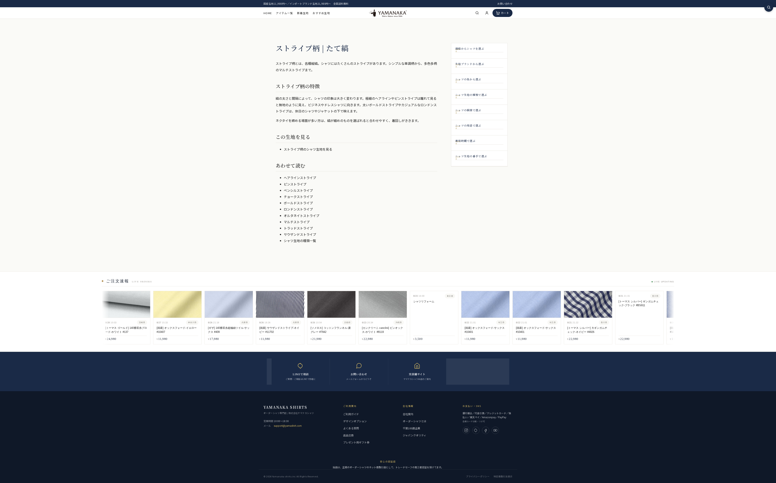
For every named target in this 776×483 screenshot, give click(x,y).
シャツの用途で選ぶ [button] (468, 125)
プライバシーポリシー (478, 476)
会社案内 (408, 414)
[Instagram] (466, 430)
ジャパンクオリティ (414, 435)
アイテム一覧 (284, 13)
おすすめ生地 (321, 13)
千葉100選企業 (411, 428)
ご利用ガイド (351, 414)
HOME (268, 13)
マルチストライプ (297, 221)
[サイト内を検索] (768, 7)
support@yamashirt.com (288, 425)
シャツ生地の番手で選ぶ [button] (471, 156)
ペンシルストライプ (298, 190)
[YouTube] (495, 430)
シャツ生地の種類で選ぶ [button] (471, 95)
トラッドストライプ (298, 228)
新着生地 (303, 13)
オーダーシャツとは (414, 421)
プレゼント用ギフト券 (356, 442)
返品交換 (348, 435)
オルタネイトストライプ (301, 215)
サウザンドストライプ (300, 234)
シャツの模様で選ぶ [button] (468, 110)
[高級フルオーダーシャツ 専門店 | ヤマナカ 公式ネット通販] (388, 13)
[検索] (477, 13)
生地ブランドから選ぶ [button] (469, 64)
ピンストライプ (295, 184)
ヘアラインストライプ (300, 177)
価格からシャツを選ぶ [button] (469, 48)
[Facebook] (485, 430)
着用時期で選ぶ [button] (465, 141)
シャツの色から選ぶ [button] (468, 79)
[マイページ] (487, 13)
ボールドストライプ (298, 202)
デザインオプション (355, 421)
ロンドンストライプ (298, 209)
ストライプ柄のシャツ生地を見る (308, 149)
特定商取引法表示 (503, 476)
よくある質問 (351, 428)
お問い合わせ (504, 3)
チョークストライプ (298, 196)
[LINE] (476, 430)
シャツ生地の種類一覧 (300, 240)
